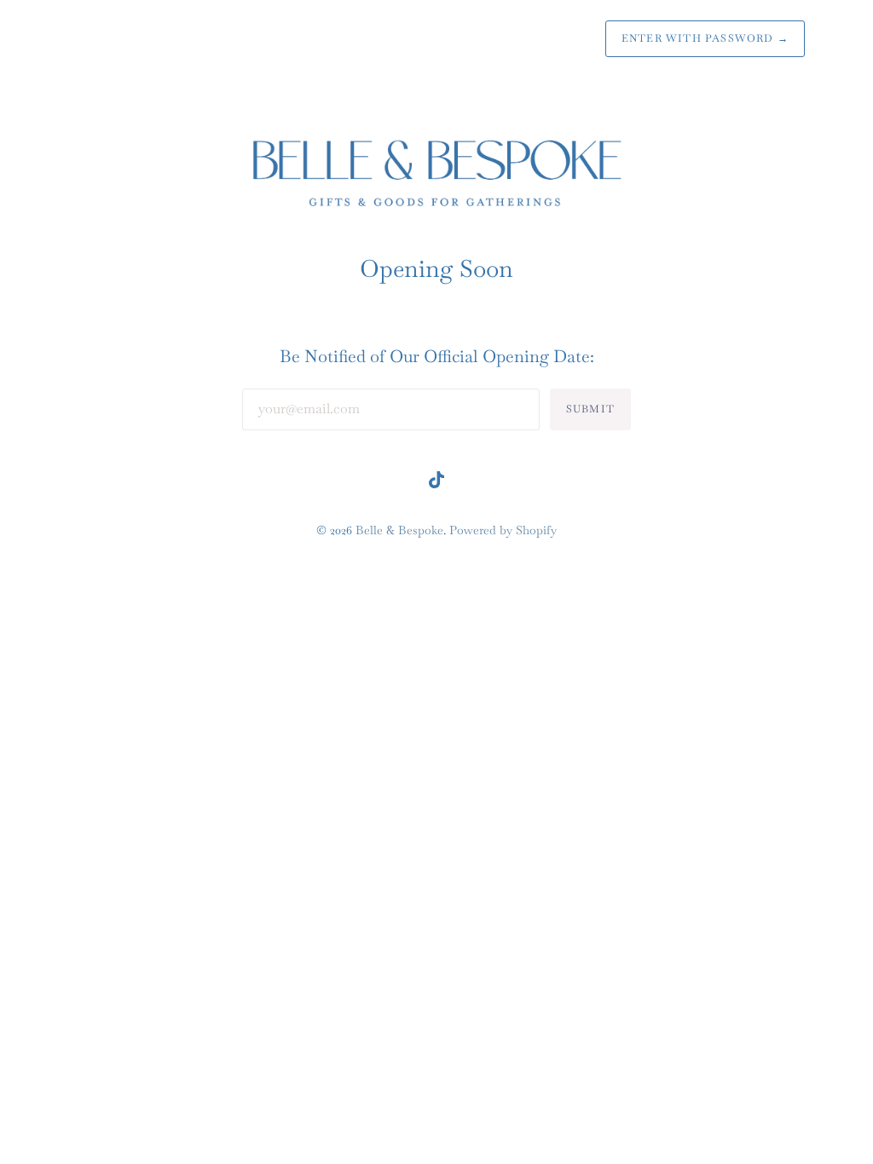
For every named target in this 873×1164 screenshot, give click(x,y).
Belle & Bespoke (399, 530)
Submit (590, 409)
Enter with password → (705, 38)
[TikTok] (436, 484)
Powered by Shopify (503, 530)
